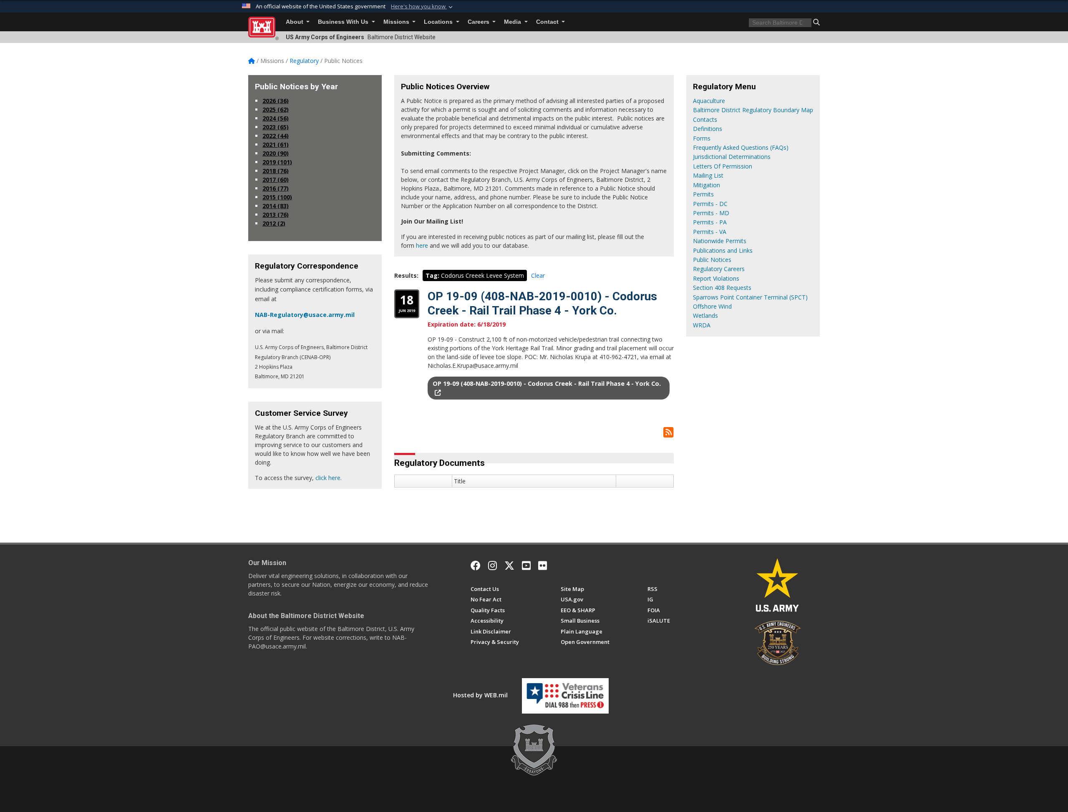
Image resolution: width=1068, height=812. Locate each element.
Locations (439, 22)
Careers (479, 22)
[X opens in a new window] (509, 565)
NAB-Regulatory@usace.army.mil (305, 315)
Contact (548, 22)
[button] (422, 7)
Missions (397, 22)
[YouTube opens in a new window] (526, 565)
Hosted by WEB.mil (480, 695)
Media (513, 22)
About (295, 22)
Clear (538, 275)
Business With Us (344, 22)
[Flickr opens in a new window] (542, 565)
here (422, 245)
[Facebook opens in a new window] (476, 565)
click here (327, 478)
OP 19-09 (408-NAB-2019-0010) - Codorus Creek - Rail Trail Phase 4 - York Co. (542, 303)
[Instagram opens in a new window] (492, 565)
